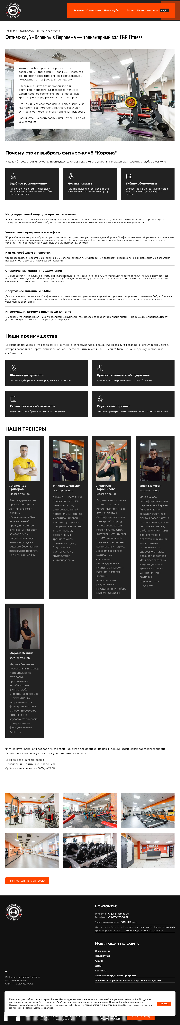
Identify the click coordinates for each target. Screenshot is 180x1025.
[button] (141, 1016)
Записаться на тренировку (27, 880)
